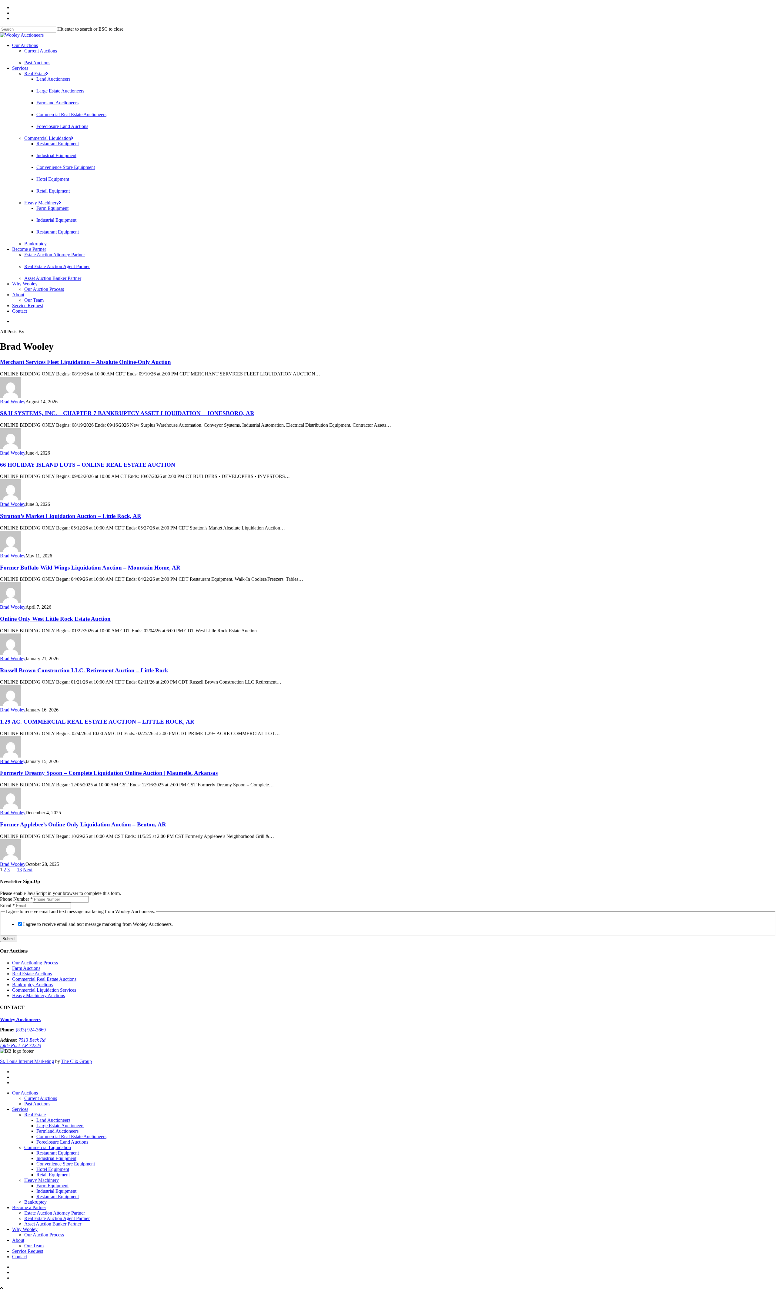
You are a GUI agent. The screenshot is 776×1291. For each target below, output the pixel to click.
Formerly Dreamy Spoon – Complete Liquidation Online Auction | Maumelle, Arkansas (109, 773)
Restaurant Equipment (57, 143)
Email (7, 905)
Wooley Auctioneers (20, 1019)
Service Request (27, 305)
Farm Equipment (52, 208)
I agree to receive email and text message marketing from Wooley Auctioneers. (98, 924)
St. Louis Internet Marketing (27, 1061)
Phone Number (16, 899)
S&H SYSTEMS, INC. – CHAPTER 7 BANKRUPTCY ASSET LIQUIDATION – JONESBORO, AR (127, 413)
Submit (8, 938)
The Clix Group (76, 1061)
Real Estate (35, 73)
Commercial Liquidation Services (44, 990)
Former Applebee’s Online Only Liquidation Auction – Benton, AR (83, 824)
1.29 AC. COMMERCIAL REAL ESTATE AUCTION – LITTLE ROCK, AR (97, 721)
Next (27, 869)
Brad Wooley (12, 401)
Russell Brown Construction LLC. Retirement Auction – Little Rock (84, 670)
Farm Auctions (26, 968)
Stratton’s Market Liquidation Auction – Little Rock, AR (70, 516)
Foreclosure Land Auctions (62, 126)
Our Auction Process (44, 289)
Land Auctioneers (53, 79)
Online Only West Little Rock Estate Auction (55, 619)
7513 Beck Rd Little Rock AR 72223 (22, 1042)
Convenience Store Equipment (65, 167)
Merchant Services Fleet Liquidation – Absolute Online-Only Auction (85, 362)
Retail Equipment (53, 190)
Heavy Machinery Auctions (38, 995)
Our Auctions (25, 45)
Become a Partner (29, 249)
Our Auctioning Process (35, 962)
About (18, 294)
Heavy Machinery (41, 202)
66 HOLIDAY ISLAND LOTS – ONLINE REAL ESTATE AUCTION (87, 465)
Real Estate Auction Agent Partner (57, 266)
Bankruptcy (35, 243)
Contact (19, 311)
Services (20, 68)
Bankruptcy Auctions (32, 984)
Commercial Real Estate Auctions (44, 979)
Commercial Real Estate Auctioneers (71, 114)
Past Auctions (37, 62)
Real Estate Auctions (32, 973)
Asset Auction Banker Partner (52, 278)
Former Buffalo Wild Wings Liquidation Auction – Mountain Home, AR (90, 567)
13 (19, 869)
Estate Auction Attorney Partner (54, 254)
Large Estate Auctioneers (60, 90)
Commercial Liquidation (47, 138)
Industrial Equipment (56, 155)
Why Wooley (25, 283)
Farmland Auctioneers (57, 102)
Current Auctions (40, 50)
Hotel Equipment (52, 179)
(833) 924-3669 (31, 1029)
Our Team (34, 300)
